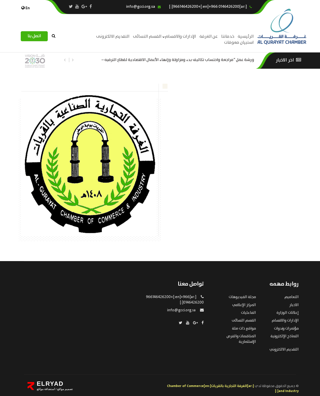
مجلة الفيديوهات (242, 297)
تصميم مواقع (64, 389)
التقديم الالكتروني (284, 350)
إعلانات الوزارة (287, 313)
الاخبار (294, 305)
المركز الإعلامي (244, 305)
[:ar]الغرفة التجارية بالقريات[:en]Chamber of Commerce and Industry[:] (233, 388)
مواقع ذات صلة (244, 329)
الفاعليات (248, 313)
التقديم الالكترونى (113, 36)
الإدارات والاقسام (180, 36)
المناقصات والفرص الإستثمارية (241, 339)
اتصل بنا (34, 36)
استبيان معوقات (239, 42)
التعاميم (291, 297)
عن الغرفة (209, 36)
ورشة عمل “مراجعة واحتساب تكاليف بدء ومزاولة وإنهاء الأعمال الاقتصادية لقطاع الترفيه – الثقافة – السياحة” (178, 59)
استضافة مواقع (46, 389)
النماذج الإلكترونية (284, 336)
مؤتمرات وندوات (286, 329)
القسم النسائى (147, 36)
